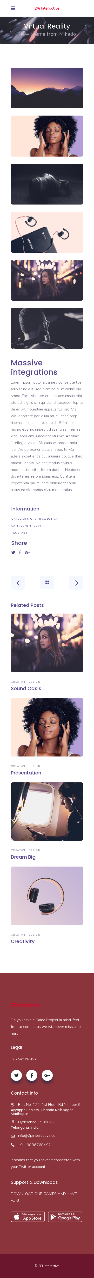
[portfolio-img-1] (47, 88)
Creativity (23, 941)
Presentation (26, 772)
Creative (37, 519)
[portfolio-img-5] (47, 280)
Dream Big (23, 857)
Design (53, 519)
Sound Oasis (26, 688)
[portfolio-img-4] (47, 232)
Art (24, 533)
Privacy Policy (24, 1059)
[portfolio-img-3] (47, 184)
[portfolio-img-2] (47, 136)
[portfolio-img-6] (47, 328)
